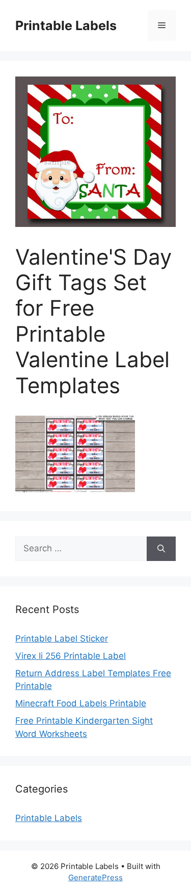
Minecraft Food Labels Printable (80, 703)
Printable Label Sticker (61, 638)
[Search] (161, 549)
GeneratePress (95, 877)
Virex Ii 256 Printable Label (70, 656)
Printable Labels (66, 25)
